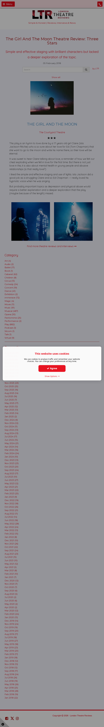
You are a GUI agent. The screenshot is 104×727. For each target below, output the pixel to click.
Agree (53, 368)
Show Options (51, 376)
